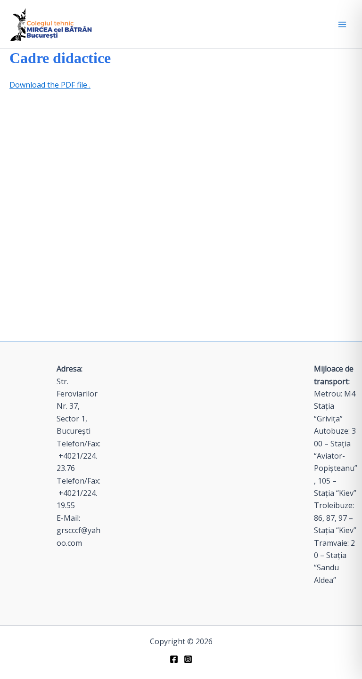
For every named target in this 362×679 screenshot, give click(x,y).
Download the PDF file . (49, 85)
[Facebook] (174, 659)
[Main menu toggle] (342, 24)
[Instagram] (188, 659)
